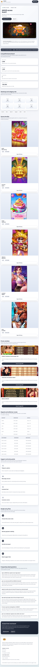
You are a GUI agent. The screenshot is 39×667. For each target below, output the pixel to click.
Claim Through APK (19, 363)
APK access (4, 649)
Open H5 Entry (19, 154)
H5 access (4, 651)
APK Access (35, 1)
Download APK (6, 631)
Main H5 (14, 18)
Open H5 (13, 631)
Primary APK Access (7, 18)
